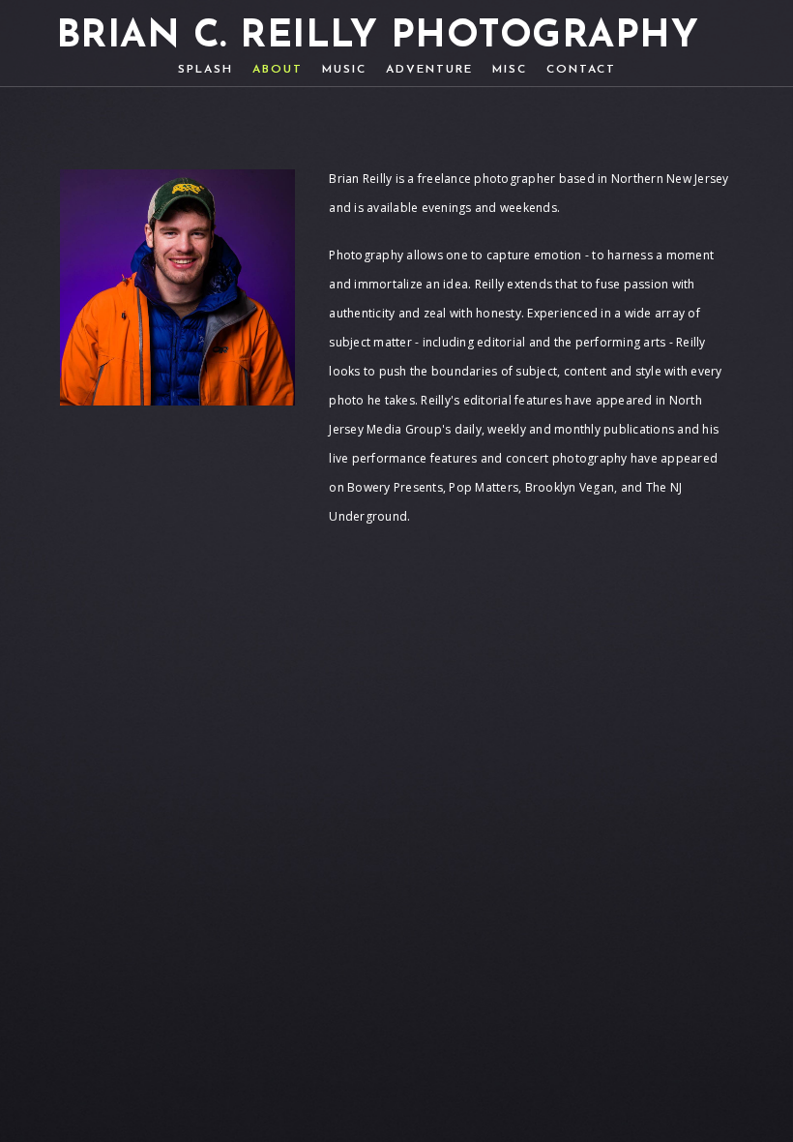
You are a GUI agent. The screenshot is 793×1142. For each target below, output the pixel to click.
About (277, 69)
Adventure (429, 69)
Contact (581, 69)
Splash (205, 69)
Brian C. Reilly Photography (377, 37)
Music (344, 69)
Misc (509, 69)
